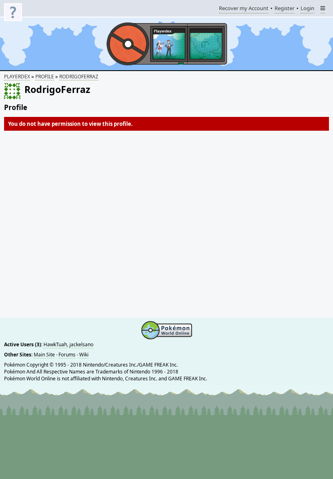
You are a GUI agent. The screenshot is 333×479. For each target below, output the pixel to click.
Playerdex (17, 76)
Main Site (44, 354)
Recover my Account (243, 8)
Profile (44, 76)
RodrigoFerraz (78, 76)
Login (307, 8)
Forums (67, 354)
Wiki (84, 354)
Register (284, 8)
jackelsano (81, 344)
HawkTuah (55, 344)
